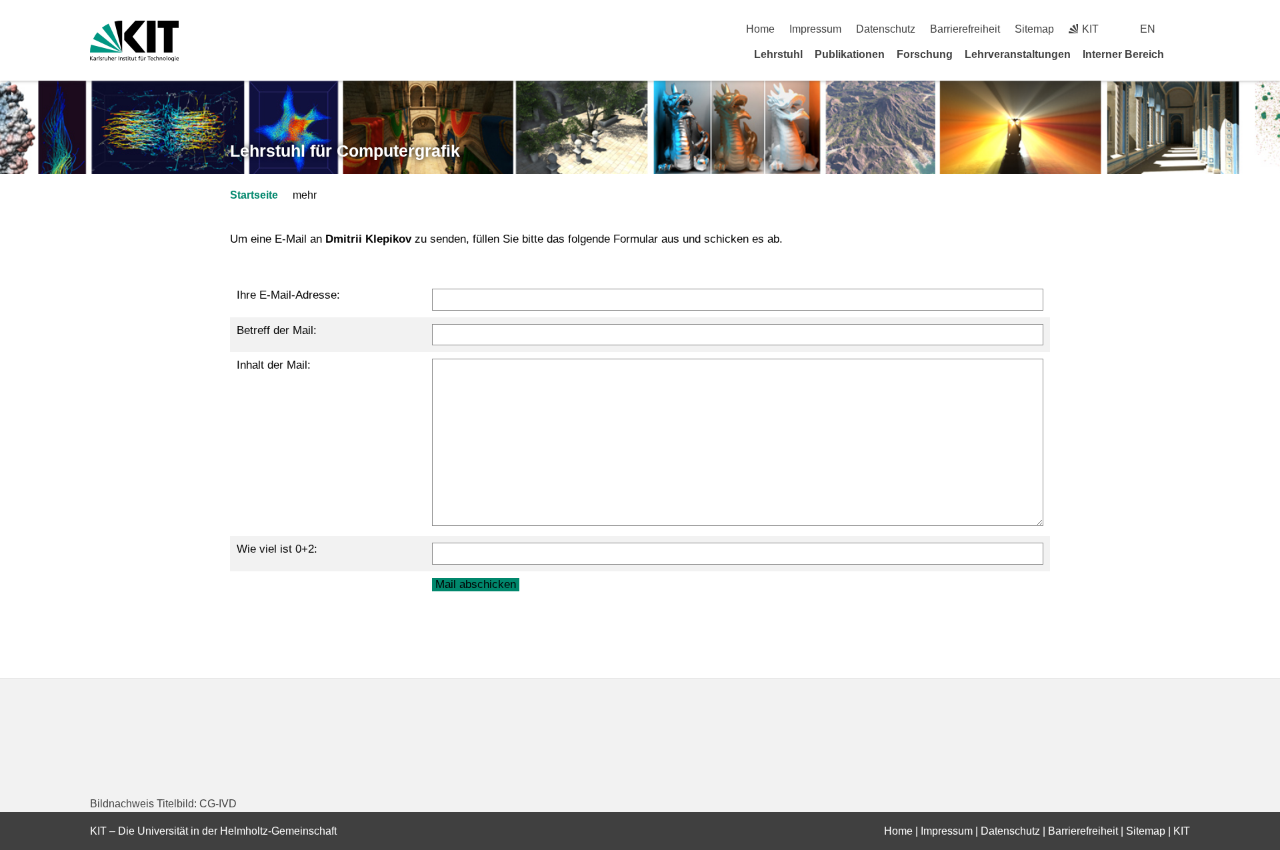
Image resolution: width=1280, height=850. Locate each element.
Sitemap (1034, 29)
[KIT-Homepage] (134, 41)
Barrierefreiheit (965, 29)
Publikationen (850, 54)
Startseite (254, 195)
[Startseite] (1185, 54)
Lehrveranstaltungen (1018, 54)
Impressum (815, 29)
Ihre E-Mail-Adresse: (288, 295)
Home (760, 29)
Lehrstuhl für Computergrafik (345, 150)
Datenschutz (885, 29)
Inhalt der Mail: (274, 365)
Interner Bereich (1123, 54)
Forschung (925, 54)
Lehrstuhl (778, 54)
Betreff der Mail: (277, 330)
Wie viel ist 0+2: (277, 549)
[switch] (1185, 29)
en (1147, 29)
